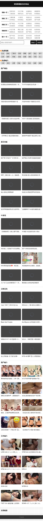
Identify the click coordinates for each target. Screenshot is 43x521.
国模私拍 (12, 32)
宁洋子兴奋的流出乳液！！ (30, 84)
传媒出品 (29, 17)
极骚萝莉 (37, 11)
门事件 (14, 53)
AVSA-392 (4, 486)
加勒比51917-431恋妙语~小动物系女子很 (14, 339)
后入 (40, 57)
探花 (8, 63)
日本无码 (37, 32)
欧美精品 (20, 20)
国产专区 (12, 36)
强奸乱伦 (20, 13)
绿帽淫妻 (37, 38)
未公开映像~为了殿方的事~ (9, 356)
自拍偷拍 (37, 17)
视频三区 (4, 24)
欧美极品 (37, 13)
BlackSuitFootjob (6, 322)
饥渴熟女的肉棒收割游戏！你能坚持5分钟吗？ (15, 84)
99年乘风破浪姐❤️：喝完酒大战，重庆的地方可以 (16, 266)
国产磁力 (4, 362)
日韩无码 (12, 11)
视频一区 (4, 12)
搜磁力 (33, 42)
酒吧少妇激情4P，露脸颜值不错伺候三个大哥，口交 (17, 396)
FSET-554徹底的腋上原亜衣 (10, 503)
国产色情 (37, 20)
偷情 (7, 57)
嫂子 (29, 53)
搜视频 (39, 42)
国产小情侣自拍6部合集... (30, 249)
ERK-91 (24, 469)
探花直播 (20, 38)
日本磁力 (4, 436)
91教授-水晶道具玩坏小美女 (31, 231)
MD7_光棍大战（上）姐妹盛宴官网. (12, 175)
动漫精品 (29, 11)
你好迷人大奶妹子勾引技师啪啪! (11, 249)
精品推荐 (29, 20)
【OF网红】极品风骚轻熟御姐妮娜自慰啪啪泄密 (16, 136)
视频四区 (4, 31)
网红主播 (20, 29)
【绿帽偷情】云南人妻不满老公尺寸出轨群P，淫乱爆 (17, 231)
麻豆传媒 (4, 142)
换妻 (24, 57)
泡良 (29, 63)
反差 (2, 57)
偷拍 (29, 57)
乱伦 (2, 53)
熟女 (35, 53)
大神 (3, 63)
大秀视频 (20, 26)
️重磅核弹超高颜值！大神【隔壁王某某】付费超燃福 (17, 378)
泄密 (19, 53)
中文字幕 (20, 11)
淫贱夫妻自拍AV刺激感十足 (9, 101)
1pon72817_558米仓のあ (9, 305)
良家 (24, 63)
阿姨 (13, 57)
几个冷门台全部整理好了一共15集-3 (12, 283)
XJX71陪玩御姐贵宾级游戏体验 (32, 119)
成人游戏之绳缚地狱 (7, 192)
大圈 (13, 63)
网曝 (24, 53)
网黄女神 (29, 38)
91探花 (20, 17)
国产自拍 (29, 13)
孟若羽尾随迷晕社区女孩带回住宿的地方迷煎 (15, 209)
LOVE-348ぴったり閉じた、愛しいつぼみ (14, 452)
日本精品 (12, 20)
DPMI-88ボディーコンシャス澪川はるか (14, 469)
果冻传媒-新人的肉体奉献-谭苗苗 (32, 175)
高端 (18, 63)
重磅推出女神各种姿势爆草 (30, 283)
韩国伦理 (20, 32)
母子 (40, 53)
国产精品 (12, 23)
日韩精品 (37, 23)
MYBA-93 (25, 486)
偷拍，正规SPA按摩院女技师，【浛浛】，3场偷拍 (16, 413)
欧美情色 (37, 29)
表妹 (19, 57)
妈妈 (7, 53)
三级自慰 (12, 13)
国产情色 (29, 32)
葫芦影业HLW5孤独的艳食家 (31, 158)
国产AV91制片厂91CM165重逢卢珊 (13, 158)
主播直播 (12, 17)
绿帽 (34, 63)
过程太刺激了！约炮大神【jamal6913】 (13, 430)
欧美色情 (37, 36)
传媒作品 (12, 38)
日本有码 (20, 36)
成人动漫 (29, 29)
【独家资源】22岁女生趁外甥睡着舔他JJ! (14, 119)
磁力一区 (4, 37)
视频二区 (4, 18)
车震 (35, 57)
